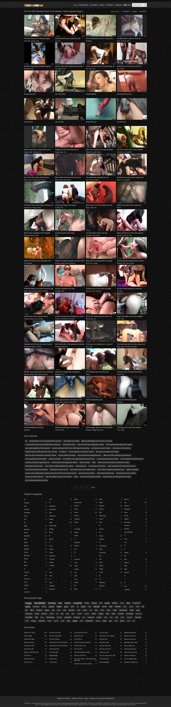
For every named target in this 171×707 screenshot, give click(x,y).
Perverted (110, 552)
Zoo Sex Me (60, 662)
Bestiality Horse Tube (135, 642)
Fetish (119, 374)
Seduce (135, 499)
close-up (138, 617)
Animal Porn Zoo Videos (110, 636)
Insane (85, 532)
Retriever (110, 586)
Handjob (60, 586)
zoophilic (79, 613)
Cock (87, 180)
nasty (85, 610)
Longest (101, 5)
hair (116, 617)
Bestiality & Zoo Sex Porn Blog (102, 698)
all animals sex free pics (97, 466)
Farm (63, 374)
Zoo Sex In (35, 655)
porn (66, 607)
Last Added (93, 5)
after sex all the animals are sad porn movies (113, 462)
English (128, 5)
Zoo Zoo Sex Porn (110, 645)
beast (37, 614)
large (115, 610)
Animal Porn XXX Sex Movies (60, 645)
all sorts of (62, 452)
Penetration (110, 546)
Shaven (135, 506)
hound (102, 610)
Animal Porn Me (35, 645)
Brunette (35, 555)
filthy (32, 610)
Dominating (60, 526)
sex (60, 603)
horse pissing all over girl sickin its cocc (121, 466)
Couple (94, 152)
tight (110, 606)
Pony (39, 207)
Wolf (135, 569)
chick (101, 614)
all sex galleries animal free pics (132, 459)
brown (122, 617)
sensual (98, 621)
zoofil (116, 621)
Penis (29, 41)
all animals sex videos (71, 441)
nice (58, 610)
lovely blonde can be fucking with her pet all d (45, 441)
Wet (75, 402)
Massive (110, 506)
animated (67, 617)
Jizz (65, 152)
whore (137, 606)
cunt (78, 610)
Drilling (60, 529)
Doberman (64, 346)
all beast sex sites (69, 444)
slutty (104, 621)
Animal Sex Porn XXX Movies (60, 642)
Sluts (120, 291)
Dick (36, 374)
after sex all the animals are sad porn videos (40, 455)
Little (85, 575)
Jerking (85, 545)
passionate (123, 610)
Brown (35, 552)
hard (83, 607)
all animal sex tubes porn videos (107, 452)
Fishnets (60, 559)
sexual (99, 617)
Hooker (85, 506)
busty (81, 621)
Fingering (60, 556)
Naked (110, 529)
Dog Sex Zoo (110, 639)
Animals (119, 235)
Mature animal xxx (135, 655)
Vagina (135, 552)
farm (72, 606)
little (36, 617)
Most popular (83, 5)
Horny (85, 509)
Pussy (44, 180)
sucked (44, 614)
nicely (26, 621)
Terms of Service (63, 698)
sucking (121, 614)
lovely (104, 606)
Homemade (71, 319)
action (87, 603)
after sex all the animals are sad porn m (117, 455)
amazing (36, 606)
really (89, 606)
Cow (35, 588)
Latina (122, 68)
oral (67, 614)
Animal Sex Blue (35, 639)
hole (107, 614)
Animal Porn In (85, 636)
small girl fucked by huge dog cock (37, 462)
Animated (35, 512)
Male (85, 589)
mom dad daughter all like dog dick (37, 448)
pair (110, 621)
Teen (37, 41)
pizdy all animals (55, 459)
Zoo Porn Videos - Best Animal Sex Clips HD (85, 659)
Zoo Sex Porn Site (60, 632)
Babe (25, 291)
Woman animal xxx (135, 639)
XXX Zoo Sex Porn (110, 649)
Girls (128, 41)
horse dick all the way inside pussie (82, 469)
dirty (96, 610)
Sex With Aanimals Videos (85, 652)
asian (76, 477)
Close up (125, 235)
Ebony (32, 319)
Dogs (118, 41)
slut (100, 603)
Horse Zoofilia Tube (135, 659)
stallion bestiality (132, 469)
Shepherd (135, 509)
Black (26, 180)
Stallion (135, 519)
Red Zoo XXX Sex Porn (35, 652)
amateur (39, 610)
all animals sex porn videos (101, 448)
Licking (64, 180)
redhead (77, 617)
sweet (124, 606)
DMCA (87, 698)
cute (64, 610)
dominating (50, 617)
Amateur (57, 263)
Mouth (110, 519)
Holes (85, 499)
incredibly (129, 614)
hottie (105, 617)
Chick (35, 575)
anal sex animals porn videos (90, 477)
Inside (85, 535)
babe (113, 614)
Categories (118, 5)
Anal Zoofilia (35, 636)
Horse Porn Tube (35, 632)
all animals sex (81, 466)
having (122, 603)
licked (94, 614)
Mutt (110, 522)
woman (131, 606)
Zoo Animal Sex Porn (85, 632)
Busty (35, 565)
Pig (110, 559)
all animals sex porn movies (126, 473)
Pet (62, 207)
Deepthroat (27, 207)
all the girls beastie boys (105, 473)
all (26, 441)
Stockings (134, 346)
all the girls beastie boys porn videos (119, 444)
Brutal (35, 559)
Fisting (60, 562)
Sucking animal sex (135, 649)
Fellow (60, 549)
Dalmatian (60, 506)
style (94, 462)
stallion (114, 603)
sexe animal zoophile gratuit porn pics (111, 469)
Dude (60, 532)
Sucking (45, 374)
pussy (51, 607)
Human (85, 515)
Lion (85, 572)
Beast (63, 263)
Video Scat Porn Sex (135, 652)
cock (107, 603)
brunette (71, 610)
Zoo (59, 41)
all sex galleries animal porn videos (81, 452)
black (59, 607)
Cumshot (89, 235)
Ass (25, 41)
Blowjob (119, 263)
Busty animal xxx (135, 645)
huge (73, 613)
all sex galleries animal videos (36, 459)
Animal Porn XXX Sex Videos (85, 664)
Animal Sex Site (60, 649)
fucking (52, 603)
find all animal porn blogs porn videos (91, 444)
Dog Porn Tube (110, 642)
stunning (59, 617)
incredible (28, 617)
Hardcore (72, 263)
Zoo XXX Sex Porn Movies (85, 642)
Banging (35, 529)
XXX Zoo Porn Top (85, 645)
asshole (51, 613)
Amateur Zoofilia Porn (135, 662)
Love (91, 263)
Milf (110, 512)
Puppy (33, 41)
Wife (135, 566)
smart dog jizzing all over (34, 466)
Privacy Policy (77, 698)
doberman (138, 613)
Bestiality (89, 41)
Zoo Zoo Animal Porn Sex (110, 655)
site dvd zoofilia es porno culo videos (59, 477)
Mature (110, 509)
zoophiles (129, 617)
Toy (135, 542)
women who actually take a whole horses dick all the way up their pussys (50, 473)
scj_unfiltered (135, 532)
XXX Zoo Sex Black (60, 636)
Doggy (26, 152)
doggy (28, 603)
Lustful (85, 582)
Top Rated (109, 5)
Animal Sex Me (35, 649)
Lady (85, 562)
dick (128, 603)
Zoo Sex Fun (35, 662)
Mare (99, 152)
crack (128, 621)
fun (77, 606)
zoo (138, 610)
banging (44, 606)
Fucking (123, 41)
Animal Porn (60, 659)
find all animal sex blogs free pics (89, 455)
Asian (35, 516)
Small (135, 515)
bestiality (39, 603)
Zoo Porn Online (60, 639)
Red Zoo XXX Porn (85, 655)
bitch (111, 617)
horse (68, 603)
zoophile (77, 603)
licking (33, 621)
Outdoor (96, 180)
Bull (60, 180)
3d (25, 263)
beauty (49, 621)
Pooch (110, 565)
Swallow (135, 529)
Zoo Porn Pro (85, 649)
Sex (56, 41)
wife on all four (85, 462)
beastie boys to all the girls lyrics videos (117, 477)
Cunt (60, 499)
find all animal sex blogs (66, 455)
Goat (60, 575)
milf (134, 621)
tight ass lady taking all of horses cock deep (97, 441)
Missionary (89, 319)
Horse (119, 207)
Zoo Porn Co (85, 639)
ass (62, 614)
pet (57, 613)
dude (75, 621)
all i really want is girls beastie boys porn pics (79, 459)
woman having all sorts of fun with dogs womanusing (70, 448)
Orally (110, 536)
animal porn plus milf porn (34, 477)
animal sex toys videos (87, 473)
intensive (42, 621)
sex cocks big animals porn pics (36, 480)
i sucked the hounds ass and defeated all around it (42, 444)
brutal (62, 621)
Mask (39, 291)
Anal (35, 506)
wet (53, 610)
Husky (85, 522)
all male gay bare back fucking (107, 459)
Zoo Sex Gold (110, 632)
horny (94, 603)
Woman (135, 572)
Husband (85, 519)
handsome (89, 621)
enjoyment (136, 603)
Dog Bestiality (60, 655)
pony (83, 617)
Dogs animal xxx (35, 642)
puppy (47, 610)
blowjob (118, 606)
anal (90, 610)
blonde (97, 607)
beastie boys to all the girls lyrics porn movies (41, 452)
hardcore (91, 617)
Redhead (45, 291)
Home (75, 5)
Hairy (127, 263)
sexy (27, 606)
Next (92, 487)
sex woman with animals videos (36, 469)
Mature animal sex (135, 636)
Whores (135, 562)
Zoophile (128, 152)
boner (122, 621)
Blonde (32, 374)
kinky (132, 610)
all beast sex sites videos (121, 448)
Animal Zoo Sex (110, 652)
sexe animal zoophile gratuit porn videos (59, 466)
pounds (56, 621)
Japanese (85, 542)
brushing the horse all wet (59, 469)
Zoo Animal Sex (110, 659)
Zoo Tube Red (60, 652)
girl (26, 610)
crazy (108, 610)
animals (87, 613)
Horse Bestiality (110, 662)
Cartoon (35, 572)
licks (68, 621)
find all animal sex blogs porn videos (64, 462)
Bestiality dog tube (135, 632)
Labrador (85, 559)
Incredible (85, 529)
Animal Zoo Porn (35, 659)
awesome (28, 614)
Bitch (118, 180)
